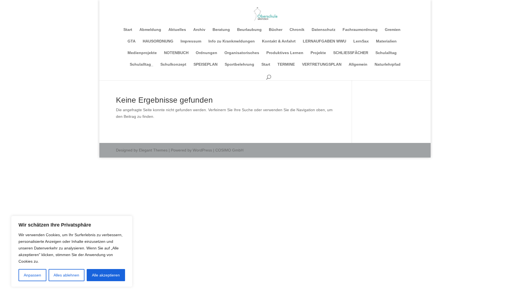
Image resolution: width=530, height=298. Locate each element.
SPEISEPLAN (206, 64)
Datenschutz (323, 30)
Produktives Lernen (284, 53)
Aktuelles (177, 30)
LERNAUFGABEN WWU (324, 41)
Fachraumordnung (360, 30)
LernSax (361, 41)
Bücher (275, 30)
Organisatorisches (241, 53)
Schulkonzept (173, 64)
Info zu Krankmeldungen (231, 41)
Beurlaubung (249, 30)
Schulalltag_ (141, 64)
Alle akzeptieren (106, 275)
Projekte (318, 53)
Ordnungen (206, 53)
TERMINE (286, 64)
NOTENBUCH (176, 53)
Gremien (393, 30)
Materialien (386, 41)
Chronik (297, 30)
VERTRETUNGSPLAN (321, 64)
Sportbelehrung (239, 64)
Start (127, 30)
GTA (132, 41)
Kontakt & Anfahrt (279, 41)
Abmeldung (150, 30)
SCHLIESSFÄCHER (350, 53)
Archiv (199, 30)
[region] (71, 251)
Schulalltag (386, 53)
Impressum (191, 41)
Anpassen (32, 275)
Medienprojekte (142, 53)
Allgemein (358, 64)
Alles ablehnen (66, 275)
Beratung (221, 30)
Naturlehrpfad (388, 64)
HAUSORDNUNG (158, 41)
